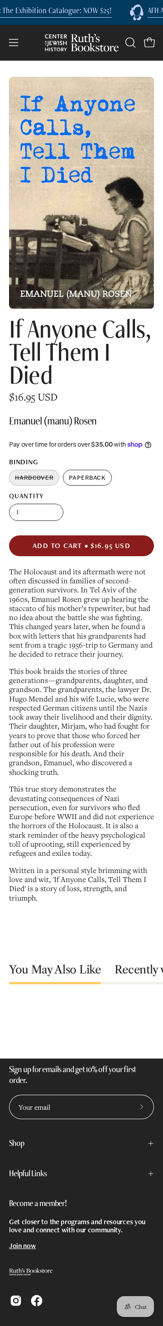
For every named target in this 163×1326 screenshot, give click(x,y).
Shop (16, 1143)
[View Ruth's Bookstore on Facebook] (36, 1300)
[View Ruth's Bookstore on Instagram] (16, 1300)
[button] (129, 42)
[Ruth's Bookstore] (82, 43)
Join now (22, 1245)
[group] (81, 12)
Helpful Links (28, 1173)
